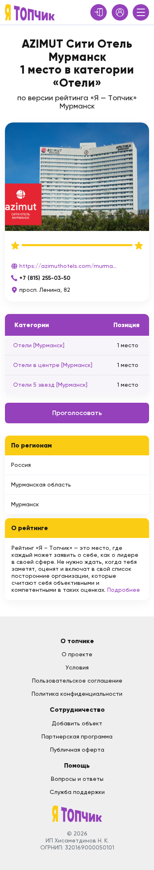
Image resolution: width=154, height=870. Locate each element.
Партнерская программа (77, 736)
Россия (21, 465)
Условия (77, 667)
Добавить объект (77, 723)
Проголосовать (77, 413)
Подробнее (123, 589)
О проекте (77, 654)
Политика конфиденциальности (77, 693)
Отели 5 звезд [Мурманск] (50, 384)
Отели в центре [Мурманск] (52, 365)
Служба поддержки (77, 792)
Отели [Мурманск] (38, 345)
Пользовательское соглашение (77, 680)
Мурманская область (41, 484)
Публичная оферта (77, 749)
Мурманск (25, 504)
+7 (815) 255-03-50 (44, 278)
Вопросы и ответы (77, 778)
